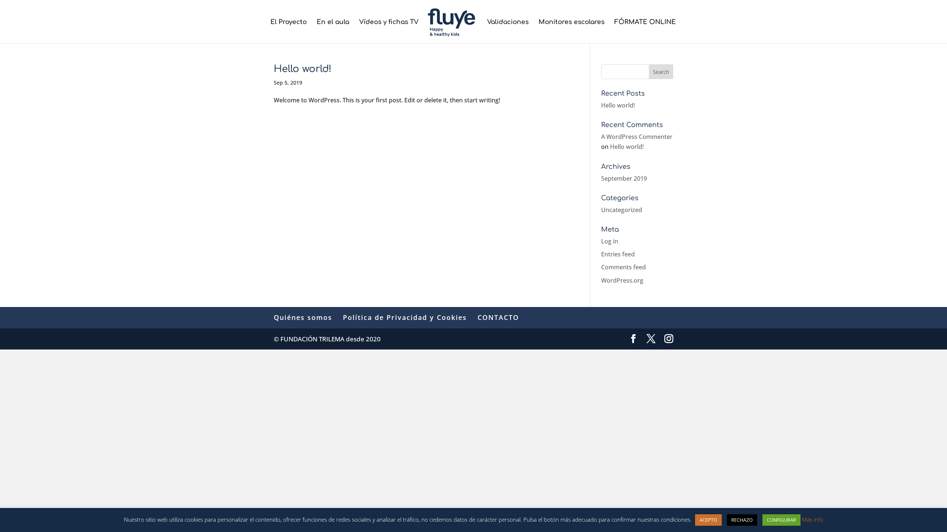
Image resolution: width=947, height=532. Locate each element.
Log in (609, 241)
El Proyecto (288, 22)
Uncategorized (621, 210)
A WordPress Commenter (637, 137)
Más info (812, 519)
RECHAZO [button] (742, 519)
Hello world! (302, 69)
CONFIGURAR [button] (781, 519)
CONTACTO (498, 317)
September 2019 (624, 178)
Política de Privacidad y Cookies (405, 317)
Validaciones (508, 22)
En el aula (333, 22)
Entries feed (618, 254)
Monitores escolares (571, 22)
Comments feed (623, 267)
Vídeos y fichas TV (388, 22)
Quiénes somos (303, 317)
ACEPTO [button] (708, 519)
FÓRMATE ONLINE (645, 22)
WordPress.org (622, 280)
